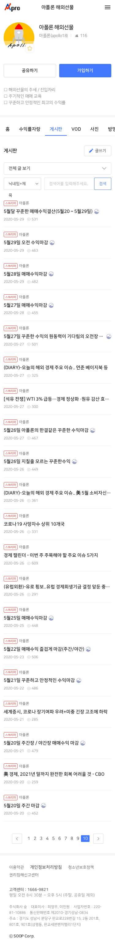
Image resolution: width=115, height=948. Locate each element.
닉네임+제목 (17, 186)
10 (85, 838)
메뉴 (107, 7)
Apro (12, 7)
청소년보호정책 (81, 867)
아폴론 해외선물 (57, 7)
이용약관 (16, 867)
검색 (102, 184)
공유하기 (30, 70)
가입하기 (85, 70)
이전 (17, 839)
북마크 (29, 48)
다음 (98, 839)
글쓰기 (100, 151)
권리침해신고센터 (24, 875)
